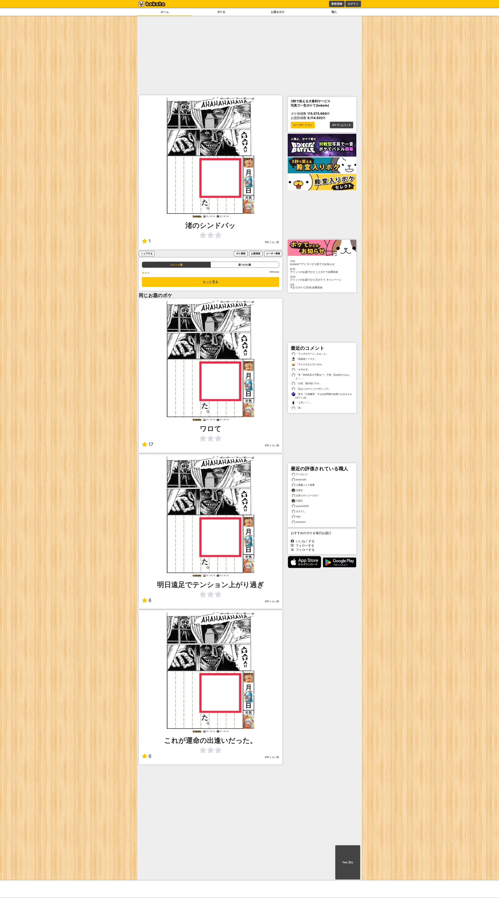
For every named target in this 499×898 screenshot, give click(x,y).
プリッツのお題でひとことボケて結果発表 (314, 270)
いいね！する (304, 541)
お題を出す (278, 11)
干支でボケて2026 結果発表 (306, 286)
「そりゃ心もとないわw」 (309, 364)
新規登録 (336, 3)
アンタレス (302, 474)
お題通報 (255, 253)
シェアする (147, 253)
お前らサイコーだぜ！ (307, 495)
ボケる (221, 11)
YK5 (298, 516)
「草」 (299, 407)
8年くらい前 (272, 242)
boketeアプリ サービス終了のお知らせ (312, 263)
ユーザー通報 (273, 253)
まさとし (300, 511)
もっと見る (210, 281)
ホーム (165, 11)
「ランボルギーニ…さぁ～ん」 (311, 353)
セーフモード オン (302, 125)
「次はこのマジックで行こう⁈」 (312, 388)
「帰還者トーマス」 (306, 358)
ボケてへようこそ (341, 125)
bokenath (301, 479)
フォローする (304, 545)
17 (151, 444)
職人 (334, 11)
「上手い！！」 (303, 402)
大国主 (299, 490)
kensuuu (274, 271)
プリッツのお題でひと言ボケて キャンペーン (316, 278)
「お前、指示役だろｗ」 (308, 383)
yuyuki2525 (302, 505)
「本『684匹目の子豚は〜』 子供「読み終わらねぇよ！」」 (322, 376)
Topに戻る (347, 862)
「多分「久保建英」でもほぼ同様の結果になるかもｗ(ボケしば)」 (323, 396)
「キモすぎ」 (302, 369)
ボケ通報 (240, 253)
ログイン (353, 3)
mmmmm (301, 521)
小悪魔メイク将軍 (305, 484)
